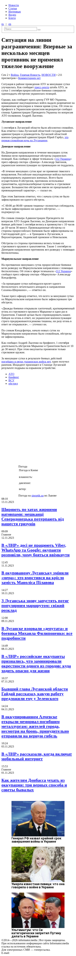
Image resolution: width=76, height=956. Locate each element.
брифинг (13, 377)
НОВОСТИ (49, 74)
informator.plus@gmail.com (25, 952)
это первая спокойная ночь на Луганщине (34, 139)
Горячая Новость (30, 74)
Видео (12, 14)
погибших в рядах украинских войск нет (26, 361)
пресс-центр (41, 87)
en (9, 24)
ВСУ (11, 380)
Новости (13, 5)
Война (15, 74)
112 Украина (62, 158)
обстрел (13, 383)
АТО (11, 373)
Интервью (14, 11)
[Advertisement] (38, 426)
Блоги (12, 17)
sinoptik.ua (37, 495)
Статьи (12, 8)
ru (2, 24)
